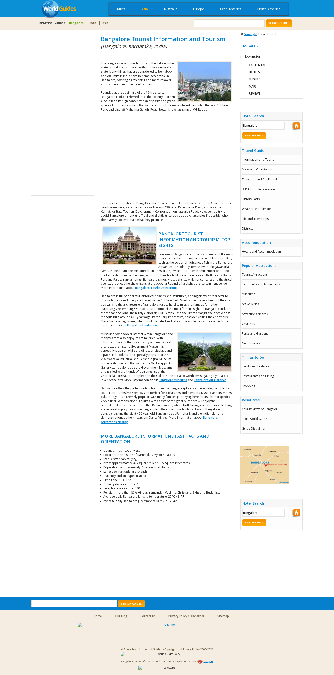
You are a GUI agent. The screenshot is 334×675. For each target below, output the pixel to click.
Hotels (254, 72)
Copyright (250, 34)
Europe (198, 9)
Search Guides (278, 23)
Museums (248, 294)
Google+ (208, 661)
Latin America (231, 9)
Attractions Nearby (255, 314)
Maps (253, 86)
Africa (121, 9)
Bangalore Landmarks (142, 325)
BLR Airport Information (258, 189)
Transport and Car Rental (259, 179)
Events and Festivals (255, 366)
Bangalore (76, 23)
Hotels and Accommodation (261, 251)
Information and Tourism (259, 160)
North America (268, 9)
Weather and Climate (256, 209)
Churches (248, 324)
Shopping (248, 386)
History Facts (251, 199)
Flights (254, 79)
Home (98, 616)
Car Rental (257, 65)
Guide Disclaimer (254, 429)
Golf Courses (251, 343)
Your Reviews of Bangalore (260, 409)
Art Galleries (250, 304)
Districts (247, 228)
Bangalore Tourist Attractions (156, 288)
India (93, 23)
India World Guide (254, 419)
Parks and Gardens (255, 333)
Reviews (254, 93)
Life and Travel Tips (255, 219)
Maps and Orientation (257, 169)
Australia (170, 9)
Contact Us (148, 616)
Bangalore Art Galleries (210, 380)
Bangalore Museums (173, 380)
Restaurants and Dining (258, 376)
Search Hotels (254, 135)
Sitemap (223, 616)
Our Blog (121, 616)
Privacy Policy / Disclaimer (186, 616)
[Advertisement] (50, 108)
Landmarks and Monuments (261, 284)
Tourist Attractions (254, 274)
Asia (144, 9)
